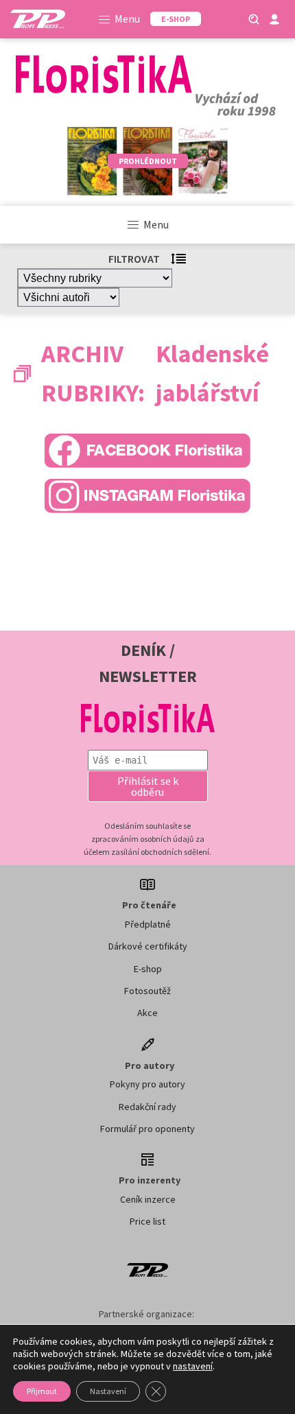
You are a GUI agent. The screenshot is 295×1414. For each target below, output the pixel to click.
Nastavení (108, 1391)
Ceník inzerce (148, 1199)
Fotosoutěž (147, 991)
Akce (147, 1012)
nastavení (193, 1366)
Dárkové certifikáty (147, 946)
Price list (147, 1221)
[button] (148, 786)
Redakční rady (147, 1106)
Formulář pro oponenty (147, 1128)
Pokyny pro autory (147, 1084)
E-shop (148, 969)
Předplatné (148, 924)
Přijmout (42, 1391)
